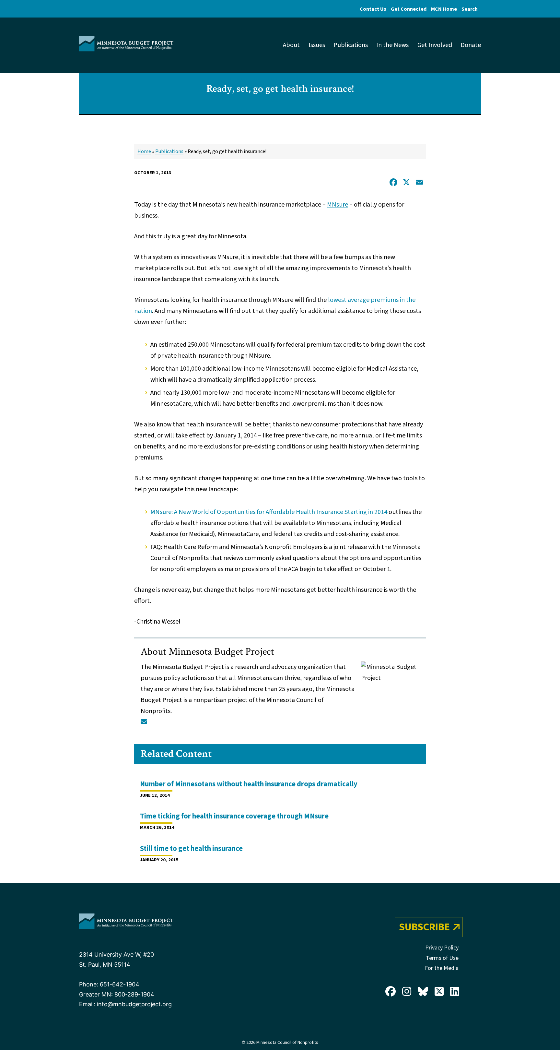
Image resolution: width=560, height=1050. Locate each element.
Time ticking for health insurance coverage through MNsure (234, 816)
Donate (471, 45)
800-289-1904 (134, 994)
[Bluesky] (423, 991)
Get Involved (434, 45)
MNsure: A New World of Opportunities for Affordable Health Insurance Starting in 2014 (268, 512)
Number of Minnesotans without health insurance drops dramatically (248, 784)
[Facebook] (390, 991)
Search (469, 9)
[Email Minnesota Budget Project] (144, 722)
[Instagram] (406, 991)
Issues (317, 45)
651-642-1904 (119, 984)
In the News (392, 45)
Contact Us (373, 9)
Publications (350, 45)
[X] (406, 183)
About (291, 45)
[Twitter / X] (439, 991)
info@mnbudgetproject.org (134, 1004)
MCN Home (444, 9)
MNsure (337, 204)
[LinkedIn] (454, 991)
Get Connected (408, 9)
